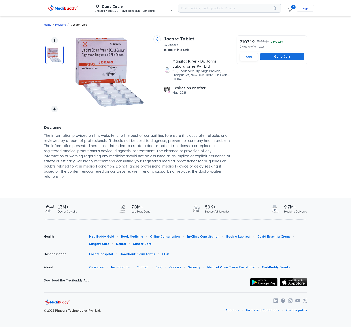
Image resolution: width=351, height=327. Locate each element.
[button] (289, 8)
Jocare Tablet (79, 24)
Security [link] (194, 267)
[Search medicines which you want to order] (274, 8)
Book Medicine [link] (132, 236)
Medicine (60, 24)
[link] (63, 8)
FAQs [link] (165, 254)
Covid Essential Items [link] (273, 236)
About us (232, 310)
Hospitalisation (55, 254)
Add (249, 57)
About (48, 267)
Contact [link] (143, 267)
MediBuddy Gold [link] (101, 236)
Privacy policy (296, 310)
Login (305, 8)
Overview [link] (96, 267)
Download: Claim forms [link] (137, 254)
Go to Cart (282, 56)
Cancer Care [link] (142, 244)
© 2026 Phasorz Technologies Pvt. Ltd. (72, 310)
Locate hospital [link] (101, 254)
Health (49, 236)
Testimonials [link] (120, 267)
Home (47, 24)
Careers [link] (175, 267)
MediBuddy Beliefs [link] (276, 267)
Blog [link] (159, 267)
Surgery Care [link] (99, 244)
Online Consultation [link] (165, 236)
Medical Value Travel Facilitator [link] (231, 267)
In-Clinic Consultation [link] (203, 236)
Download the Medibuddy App (67, 280)
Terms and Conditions (262, 310)
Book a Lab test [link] (238, 236)
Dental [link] (121, 244)
